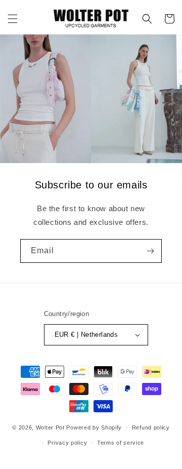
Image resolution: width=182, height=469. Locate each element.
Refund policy (151, 427)
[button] (13, 19)
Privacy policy (67, 443)
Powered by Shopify (94, 427)
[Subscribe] (150, 251)
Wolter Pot (50, 427)
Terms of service (120, 443)
